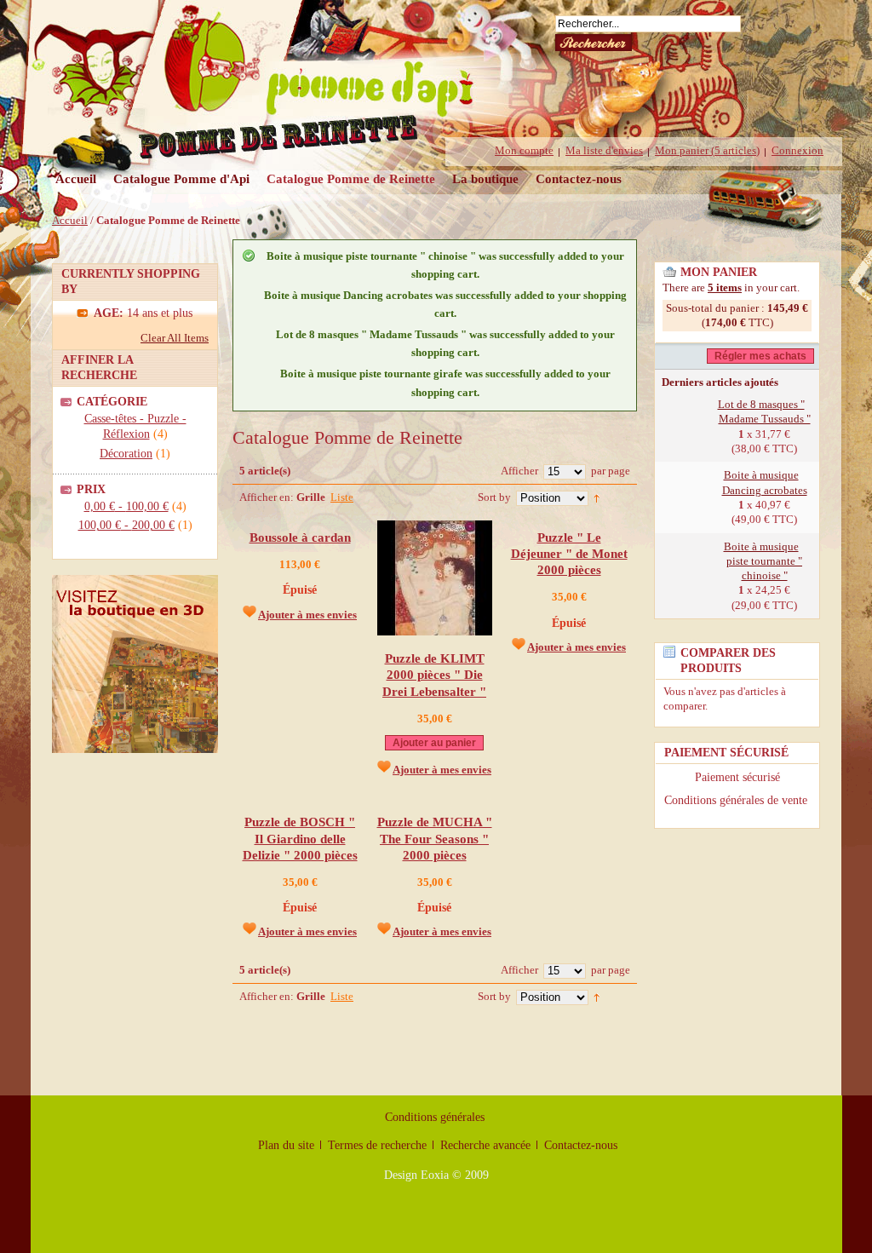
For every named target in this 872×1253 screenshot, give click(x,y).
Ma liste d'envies (604, 150)
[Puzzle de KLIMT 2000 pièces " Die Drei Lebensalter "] (434, 631)
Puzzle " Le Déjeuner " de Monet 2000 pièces (569, 554)
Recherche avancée (485, 1145)
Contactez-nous (579, 178)
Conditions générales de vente (737, 800)
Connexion (797, 150)
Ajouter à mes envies (307, 614)
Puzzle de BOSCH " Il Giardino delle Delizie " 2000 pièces (300, 838)
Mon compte (524, 150)
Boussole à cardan (300, 537)
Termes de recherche (377, 1145)
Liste (341, 497)
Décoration (126, 453)
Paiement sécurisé (737, 777)
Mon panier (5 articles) (707, 150)
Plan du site (286, 1145)
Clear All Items (175, 337)
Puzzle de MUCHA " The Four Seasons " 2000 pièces (434, 838)
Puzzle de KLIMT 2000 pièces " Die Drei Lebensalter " (434, 675)
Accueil (75, 178)
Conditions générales (435, 1117)
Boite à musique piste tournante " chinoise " (763, 561)
